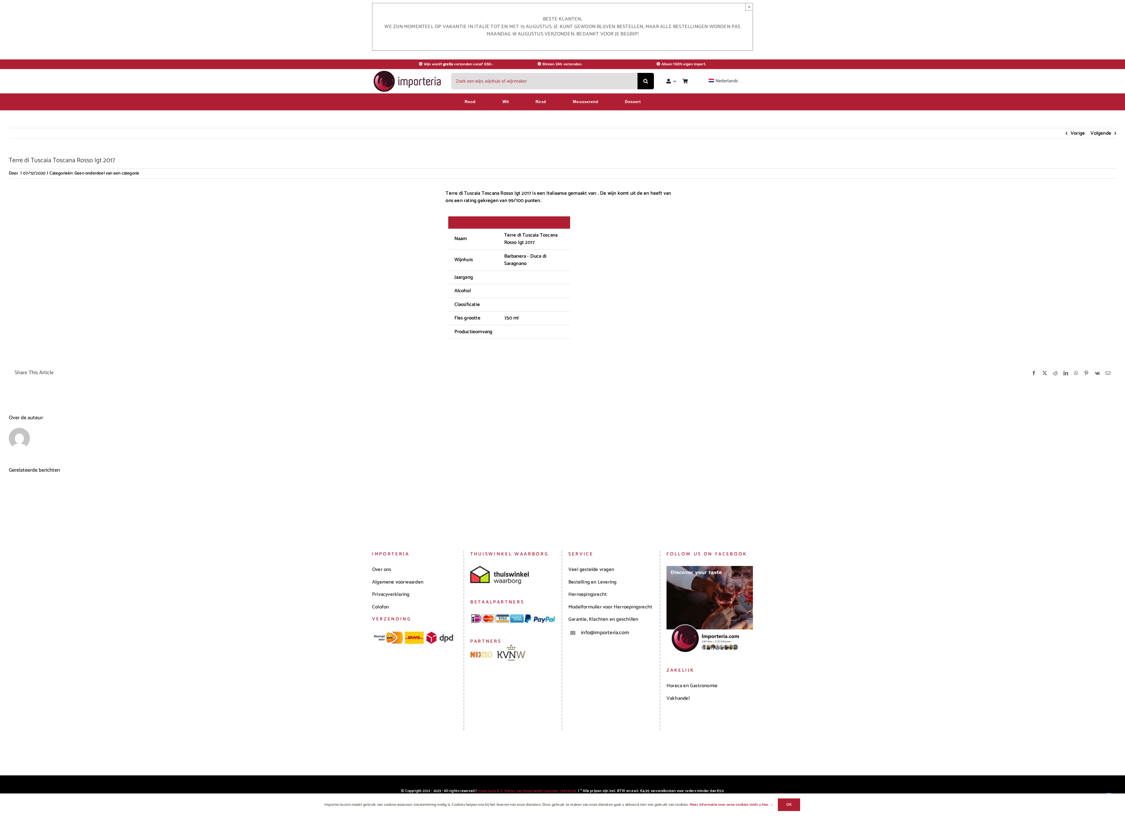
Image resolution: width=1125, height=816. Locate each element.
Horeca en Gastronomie (692, 686)
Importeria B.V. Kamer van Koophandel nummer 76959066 (527, 791)
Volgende (1100, 133)
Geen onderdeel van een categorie (106, 173)
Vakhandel (678, 698)
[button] (13, 504)
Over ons (381, 569)
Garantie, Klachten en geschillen (603, 619)
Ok (789, 805)
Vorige (1078, 133)
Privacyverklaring (390, 594)
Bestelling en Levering (592, 582)
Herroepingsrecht (587, 594)
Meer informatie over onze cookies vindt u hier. (730, 805)
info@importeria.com (605, 632)
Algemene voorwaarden (397, 582)
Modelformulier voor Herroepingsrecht (610, 607)
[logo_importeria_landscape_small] (408, 72)
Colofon (380, 607)
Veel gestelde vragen (591, 569)
